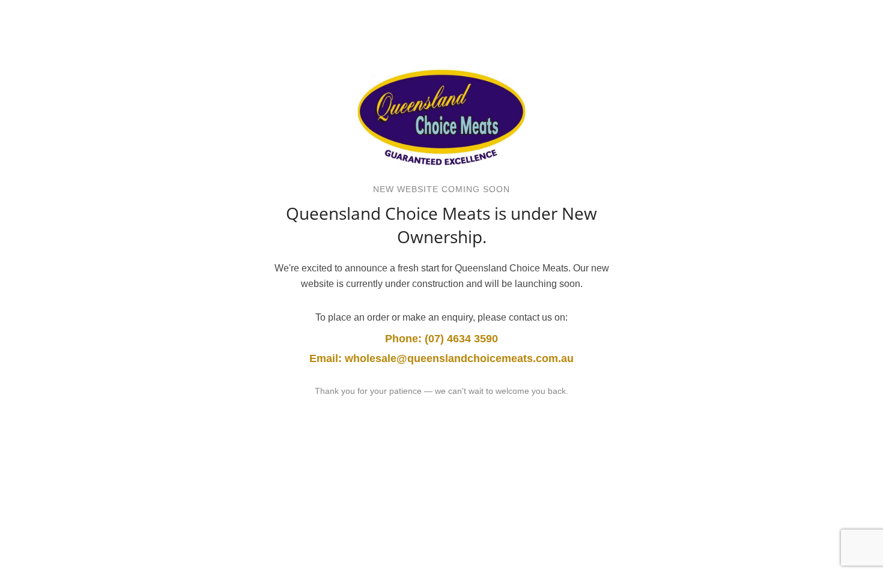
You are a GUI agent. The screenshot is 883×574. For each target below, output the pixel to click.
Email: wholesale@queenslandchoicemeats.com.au (441, 358)
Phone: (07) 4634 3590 (441, 339)
